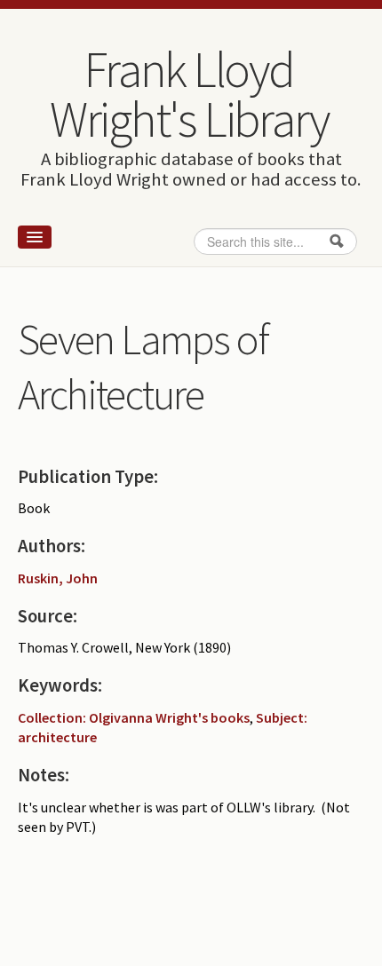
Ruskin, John (58, 578)
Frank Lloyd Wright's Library (189, 94)
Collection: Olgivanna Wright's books (134, 717)
